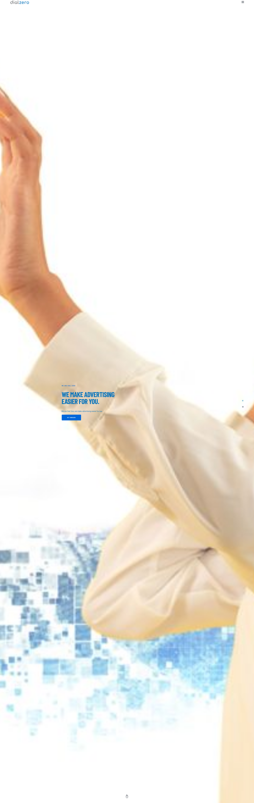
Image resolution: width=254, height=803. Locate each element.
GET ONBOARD (71, 417)
